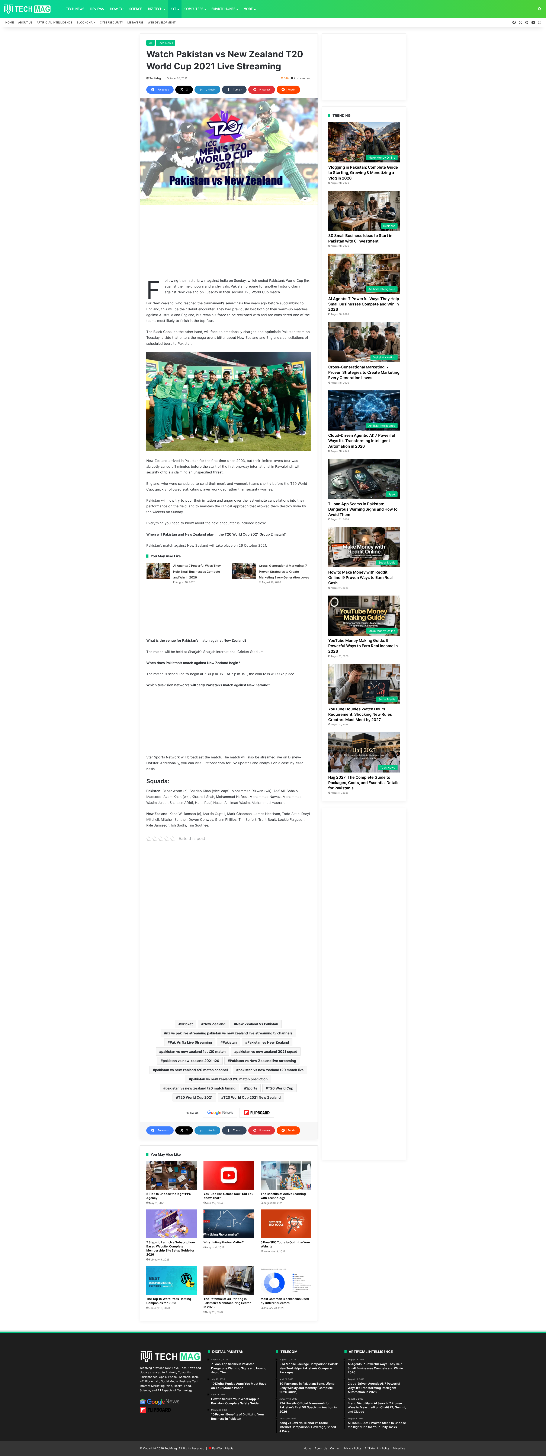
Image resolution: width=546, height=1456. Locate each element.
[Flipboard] (257, 1113)
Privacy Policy (353, 1448)
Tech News (75, 9)
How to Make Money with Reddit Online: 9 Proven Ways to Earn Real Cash (360, 577)
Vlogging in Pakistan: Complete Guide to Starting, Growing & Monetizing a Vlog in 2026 (363, 172)
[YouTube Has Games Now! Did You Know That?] (228, 1175)
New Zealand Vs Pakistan (257, 1024)
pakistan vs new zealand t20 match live (271, 1070)
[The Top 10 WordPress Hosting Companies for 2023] (171, 1280)
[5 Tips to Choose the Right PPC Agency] (171, 1175)
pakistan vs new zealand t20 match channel (191, 1070)
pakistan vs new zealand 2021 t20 (191, 1061)
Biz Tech (155, 9)
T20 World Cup (280, 1088)
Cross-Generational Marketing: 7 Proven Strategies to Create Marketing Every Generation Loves (284, 571)
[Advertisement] (228, 241)
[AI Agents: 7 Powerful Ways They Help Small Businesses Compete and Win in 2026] (158, 571)
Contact (335, 1448)
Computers (193, 9)
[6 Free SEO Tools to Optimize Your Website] (286, 1223)
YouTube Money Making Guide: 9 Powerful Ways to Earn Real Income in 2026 (363, 645)
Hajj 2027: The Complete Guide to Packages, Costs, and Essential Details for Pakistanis (363, 782)
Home (9, 22)
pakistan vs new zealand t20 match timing (200, 1088)
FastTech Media (222, 1448)
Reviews (97, 9)
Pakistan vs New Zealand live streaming (263, 1061)
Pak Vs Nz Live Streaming (191, 1042)
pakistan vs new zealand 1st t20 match (193, 1051)
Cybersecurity (111, 22)
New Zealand (214, 1024)
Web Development (162, 22)
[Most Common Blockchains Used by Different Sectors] (286, 1280)
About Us (25, 22)
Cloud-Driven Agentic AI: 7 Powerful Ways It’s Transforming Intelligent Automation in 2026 (361, 440)
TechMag (155, 78)
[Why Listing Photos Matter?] (228, 1223)
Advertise (398, 1448)
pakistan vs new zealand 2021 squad (266, 1051)
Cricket (187, 1024)
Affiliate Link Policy (376, 1448)
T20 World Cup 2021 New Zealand (252, 1097)
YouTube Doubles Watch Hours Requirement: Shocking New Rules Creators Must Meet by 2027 (360, 714)
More (248, 9)
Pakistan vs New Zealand (268, 1042)
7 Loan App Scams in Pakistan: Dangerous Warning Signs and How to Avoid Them (363, 509)
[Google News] (220, 1112)
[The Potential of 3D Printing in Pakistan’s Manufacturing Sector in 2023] (228, 1280)
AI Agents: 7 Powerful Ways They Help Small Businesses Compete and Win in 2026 (197, 571)
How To (116, 9)
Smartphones (223, 9)
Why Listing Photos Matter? (223, 1242)
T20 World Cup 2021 (195, 1097)
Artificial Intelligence (55, 22)
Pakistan (230, 1042)
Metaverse (135, 22)
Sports (251, 1088)
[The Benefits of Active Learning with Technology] (286, 1175)
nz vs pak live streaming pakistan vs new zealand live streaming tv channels (229, 1033)
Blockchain (86, 22)
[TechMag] (27, 9)
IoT (173, 9)
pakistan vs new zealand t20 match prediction (229, 1079)
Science (135, 9)
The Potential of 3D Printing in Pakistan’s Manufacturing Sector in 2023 (227, 1303)
